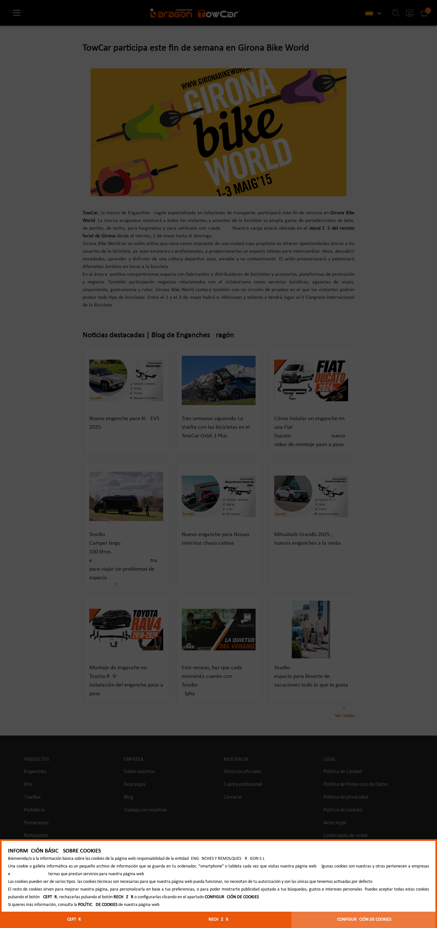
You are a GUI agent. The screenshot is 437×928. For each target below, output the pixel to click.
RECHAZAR (218, 919)
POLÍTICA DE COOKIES (97, 904)
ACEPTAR (73, 919)
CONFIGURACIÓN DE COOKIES (364, 919)
